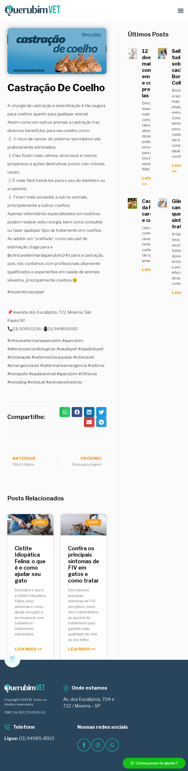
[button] (181, 10)
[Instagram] (98, 744)
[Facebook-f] (83, 744)
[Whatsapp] (112, 744)
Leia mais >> (28, 649)
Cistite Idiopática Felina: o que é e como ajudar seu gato (30, 564)
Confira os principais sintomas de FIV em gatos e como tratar (83, 564)
